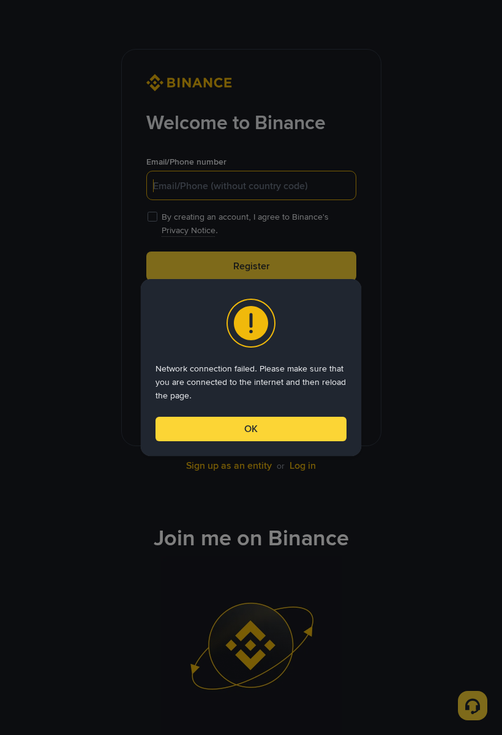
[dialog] (251, 367)
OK (251, 428)
